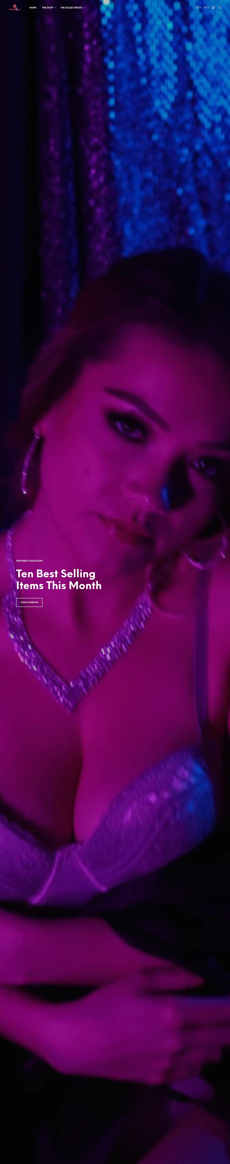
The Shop (47, 8)
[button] (198, 7)
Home (33, 8)
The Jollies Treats (71, 8)
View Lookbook (29, 602)
